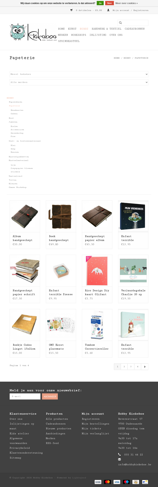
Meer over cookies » (126, 3)
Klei (13, 145)
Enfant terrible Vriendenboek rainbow (130, 347)
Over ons (116, 35)
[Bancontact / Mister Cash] (144, 481)
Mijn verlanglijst (95, 433)
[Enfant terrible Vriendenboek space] (133, 216)
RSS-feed (52, 443)
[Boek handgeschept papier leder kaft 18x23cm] (61, 216)
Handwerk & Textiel (106, 28)
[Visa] (117, 481)
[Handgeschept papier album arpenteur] (97, 216)
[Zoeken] (120, 23)
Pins (13, 136)
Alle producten (57, 418)
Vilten (12, 180)
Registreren (91, 418)
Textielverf (15, 176)
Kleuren (13, 183)
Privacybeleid (20, 448)
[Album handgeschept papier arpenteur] (25, 216)
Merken (63, 35)
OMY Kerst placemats (56, 346)
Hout (11, 118)
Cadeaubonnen (135, 28)
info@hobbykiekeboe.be (134, 464)
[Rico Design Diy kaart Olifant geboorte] (97, 270)
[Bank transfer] (98, 481)
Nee (109, 3)
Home (61, 28)
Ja (100, 3)
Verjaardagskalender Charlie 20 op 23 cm (133, 292)
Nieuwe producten (58, 428)
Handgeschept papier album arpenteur (95, 238)
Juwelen (13, 122)
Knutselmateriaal (19, 160)
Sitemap (15, 457)
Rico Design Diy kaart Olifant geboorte (97, 292)
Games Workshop (18, 187)
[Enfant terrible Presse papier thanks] (61, 270)
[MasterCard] (107, 481)
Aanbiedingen (55, 433)
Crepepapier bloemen (22, 168)
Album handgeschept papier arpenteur (23, 238)
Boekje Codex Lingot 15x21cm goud (24, 347)
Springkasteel (69, 41)
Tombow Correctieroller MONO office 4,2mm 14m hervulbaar (96, 347)
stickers (15, 172)
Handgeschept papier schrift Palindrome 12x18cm (24, 292)
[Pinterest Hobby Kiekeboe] (137, 390)
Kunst (72, 28)
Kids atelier (19, 433)
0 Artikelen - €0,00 (89, 10)
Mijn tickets (91, 428)
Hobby (84, 28)
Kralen (14, 126)
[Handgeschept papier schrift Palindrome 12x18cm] (25, 270)
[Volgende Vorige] (144, 367)
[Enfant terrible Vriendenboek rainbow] (133, 325)
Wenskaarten (17, 110)
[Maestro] (126, 481)
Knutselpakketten (19, 157)
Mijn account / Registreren (129, 10)
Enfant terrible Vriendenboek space (130, 238)
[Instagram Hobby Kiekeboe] (145, 390)
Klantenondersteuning (26, 452)
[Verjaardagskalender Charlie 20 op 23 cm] (133, 270)
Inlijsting (97, 35)
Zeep (13, 149)
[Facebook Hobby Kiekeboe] (130, 390)
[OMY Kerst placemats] (61, 325)
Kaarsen (15, 152)
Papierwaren (15, 102)
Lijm (13, 165)
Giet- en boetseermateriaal (25, 141)
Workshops (78, 35)
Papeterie (141, 58)
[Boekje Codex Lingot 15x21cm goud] (25, 325)
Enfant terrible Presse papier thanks (61, 292)
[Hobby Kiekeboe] (33, 32)
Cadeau (14, 114)
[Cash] (135, 481)
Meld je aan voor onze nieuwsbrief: (46, 390)
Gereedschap (17, 133)
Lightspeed (79, 477)
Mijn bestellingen (95, 423)
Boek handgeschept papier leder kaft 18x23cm (59, 238)
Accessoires (17, 130)
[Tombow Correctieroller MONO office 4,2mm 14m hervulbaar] (97, 325)
